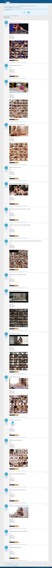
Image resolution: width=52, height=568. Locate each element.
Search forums (8, 3)
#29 (47, 239)
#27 (47, 207)
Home (5, 2)
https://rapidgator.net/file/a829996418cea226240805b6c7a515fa (18, 287)
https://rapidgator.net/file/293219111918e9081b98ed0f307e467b (18, 164)
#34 (47, 418)
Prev (4, 19)
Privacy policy (42, 567)
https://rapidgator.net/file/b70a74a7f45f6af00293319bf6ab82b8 (17, 528)
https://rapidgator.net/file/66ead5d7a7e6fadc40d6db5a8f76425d (18, 437)
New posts (5, 3)
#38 (47, 504)
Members (16, 2)
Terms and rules (38, 567)
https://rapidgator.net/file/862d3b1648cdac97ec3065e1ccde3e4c (17, 180)
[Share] (46, 64)
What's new (11, 2)
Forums (8, 2)
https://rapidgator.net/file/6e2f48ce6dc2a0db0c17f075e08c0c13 (17, 470)
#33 (47, 375)
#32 (47, 332)
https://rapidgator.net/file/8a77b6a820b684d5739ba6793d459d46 (18, 330)
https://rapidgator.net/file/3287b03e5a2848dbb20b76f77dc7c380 (18, 373)
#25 (47, 166)
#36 (47, 472)
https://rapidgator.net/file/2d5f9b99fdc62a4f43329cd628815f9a (17, 121)
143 (11, 19)
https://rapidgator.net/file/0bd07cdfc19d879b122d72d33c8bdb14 (18, 62)
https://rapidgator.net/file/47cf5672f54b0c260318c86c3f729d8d (17, 271)
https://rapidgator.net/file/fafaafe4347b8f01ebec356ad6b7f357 (17, 502)
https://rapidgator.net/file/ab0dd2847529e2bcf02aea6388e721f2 (18, 544)
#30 (47, 273)
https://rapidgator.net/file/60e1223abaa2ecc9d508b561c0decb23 (18, 560)
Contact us (34, 567)
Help (44, 567)
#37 (47, 488)
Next (13, 19)
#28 (47, 223)
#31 (47, 289)
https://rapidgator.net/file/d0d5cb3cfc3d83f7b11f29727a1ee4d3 (17, 486)
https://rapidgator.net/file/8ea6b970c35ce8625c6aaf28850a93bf (17, 78)
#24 (47, 123)
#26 (47, 182)
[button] (13, 2)
